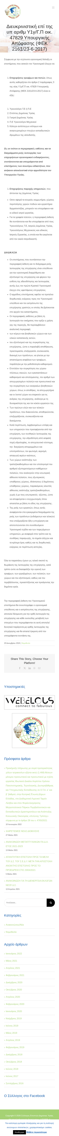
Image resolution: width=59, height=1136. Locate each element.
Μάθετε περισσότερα (36, 1132)
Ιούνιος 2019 (12, 1026)
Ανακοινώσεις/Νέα (15, 925)
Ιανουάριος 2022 (14, 953)
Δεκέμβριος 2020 (14, 982)
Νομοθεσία (26, 643)
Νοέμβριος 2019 (14, 1018)
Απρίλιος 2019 (13, 1040)
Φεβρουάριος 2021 (15, 975)
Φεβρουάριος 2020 (15, 1004)
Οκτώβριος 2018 (14, 1062)
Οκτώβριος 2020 (14, 990)
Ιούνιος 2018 (12, 1069)
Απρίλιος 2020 (13, 997)
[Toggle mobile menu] (53, 7)
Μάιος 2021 (11, 961)
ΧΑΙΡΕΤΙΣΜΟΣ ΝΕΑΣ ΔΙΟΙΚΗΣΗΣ (22, 831)
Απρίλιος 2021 (13, 968)
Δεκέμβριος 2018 (14, 1054)
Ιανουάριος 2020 (14, 1011)
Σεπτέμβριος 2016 (14, 1083)
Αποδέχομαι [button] (19, 1132)
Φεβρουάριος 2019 (15, 1047)
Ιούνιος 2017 (12, 1076)
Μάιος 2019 (11, 1033)
